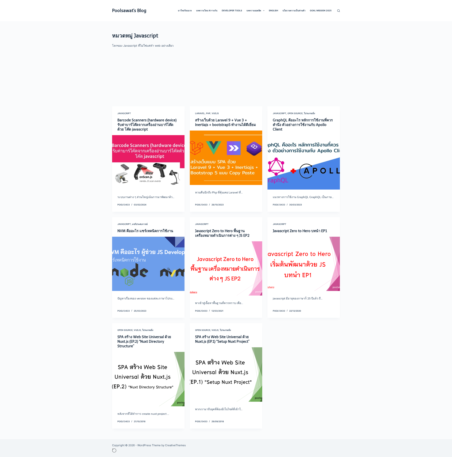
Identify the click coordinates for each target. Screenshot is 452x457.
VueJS (215, 113)
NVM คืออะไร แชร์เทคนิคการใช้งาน (145, 231)
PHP (208, 113)
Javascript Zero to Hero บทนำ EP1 (300, 231)
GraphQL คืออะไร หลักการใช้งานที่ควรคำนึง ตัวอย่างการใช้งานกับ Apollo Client (303, 124)
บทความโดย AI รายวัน (206, 10)
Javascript (124, 113)
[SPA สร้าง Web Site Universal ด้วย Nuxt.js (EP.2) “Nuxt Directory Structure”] (148, 379)
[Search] (338, 10)
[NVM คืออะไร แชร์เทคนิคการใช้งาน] (148, 264)
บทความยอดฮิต (253, 10)
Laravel (200, 113)
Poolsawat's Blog (129, 10)
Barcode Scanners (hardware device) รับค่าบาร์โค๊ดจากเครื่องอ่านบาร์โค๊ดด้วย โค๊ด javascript (147, 124)
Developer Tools (232, 10)
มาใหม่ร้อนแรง (185, 10)
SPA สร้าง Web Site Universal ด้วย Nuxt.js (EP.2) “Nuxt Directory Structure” (144, 341)
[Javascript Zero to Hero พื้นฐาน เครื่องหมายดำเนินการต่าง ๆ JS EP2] (226, 268)
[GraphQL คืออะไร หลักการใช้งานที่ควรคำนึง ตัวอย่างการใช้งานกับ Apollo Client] (303, 162)
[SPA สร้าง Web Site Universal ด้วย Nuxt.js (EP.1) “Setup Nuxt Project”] (226, 374)
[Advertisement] (226, 74)
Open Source (295, 113)
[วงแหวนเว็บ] (114, 450)
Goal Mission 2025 (321, 10)
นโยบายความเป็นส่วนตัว (293, 10)
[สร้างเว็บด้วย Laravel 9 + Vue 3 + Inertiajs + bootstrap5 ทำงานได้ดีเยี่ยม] (226, 158)
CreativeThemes (175, 445)
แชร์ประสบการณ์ (140, 224)
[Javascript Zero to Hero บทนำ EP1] (303, 264)
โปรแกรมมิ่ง (309, 113)
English (273, 10)
